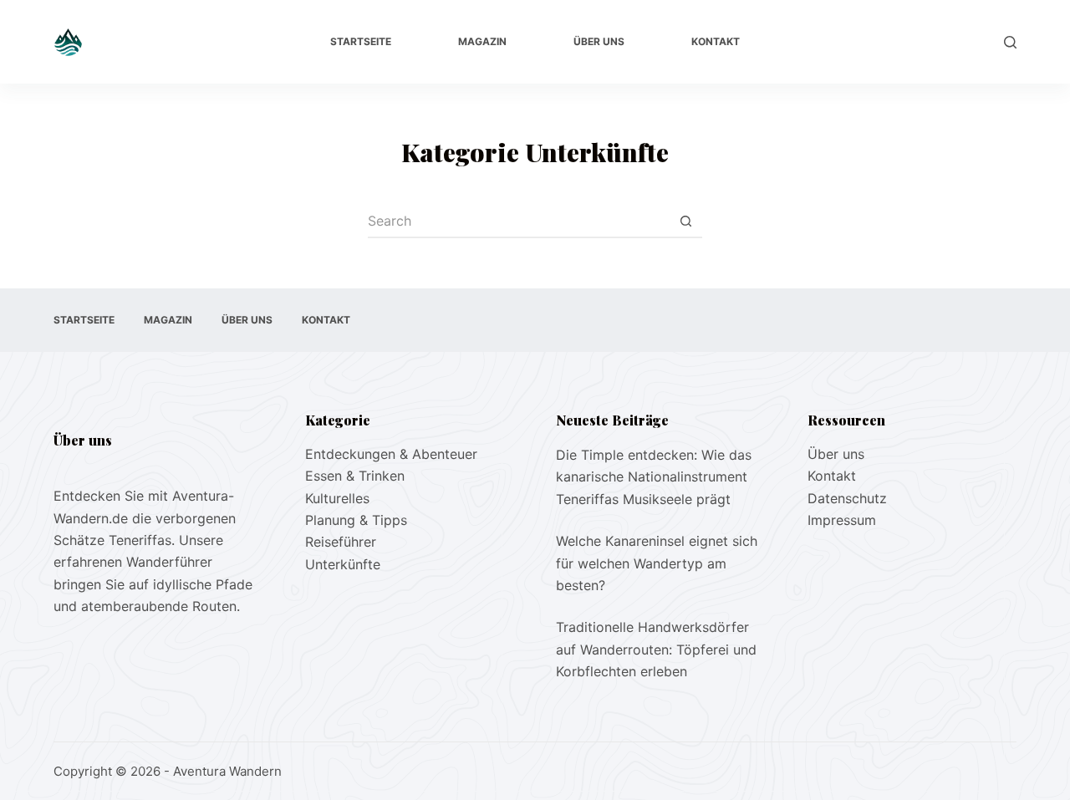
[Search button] (685, 221)
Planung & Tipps (356, 520)
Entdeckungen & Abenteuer (391, 454)
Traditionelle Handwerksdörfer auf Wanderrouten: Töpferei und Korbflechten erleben (656, 649)
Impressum (842, 520)
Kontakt (715, 41)
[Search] (1010, 42)
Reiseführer (340, 541)
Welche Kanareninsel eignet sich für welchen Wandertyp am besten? (656, 563)
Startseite (360, 41)
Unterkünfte (342, 564)
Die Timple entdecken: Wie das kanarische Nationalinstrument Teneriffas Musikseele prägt (654, 476)
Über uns (598, 41)
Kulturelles (337, 498)
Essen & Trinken (355, 475)
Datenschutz (847, 498)
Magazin (482, 41)
